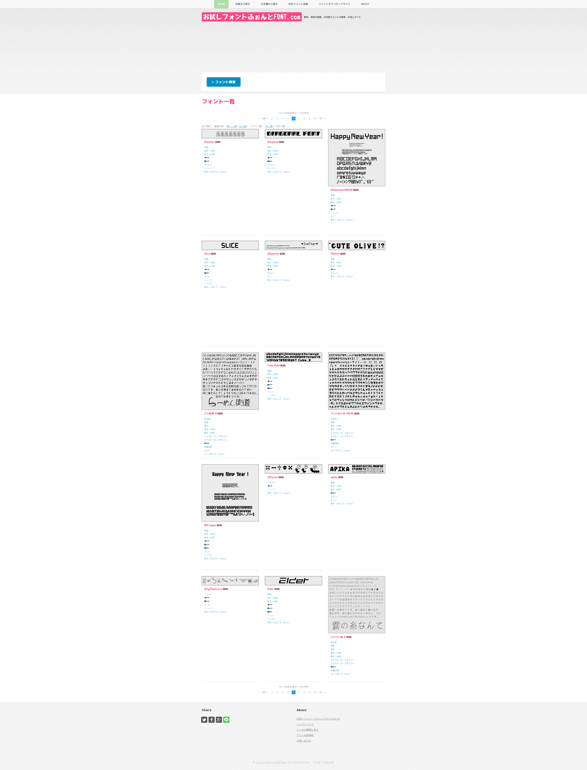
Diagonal (272, 142)
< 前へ (264, 118)
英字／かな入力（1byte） (215, 171)
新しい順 (232, 126)
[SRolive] (356, 245)
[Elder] (293, 580)
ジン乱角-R (210, 413)
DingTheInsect (213, 589)
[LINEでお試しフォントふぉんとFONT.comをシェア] (226, 720)
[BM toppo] (230, 492)
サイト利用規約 (305, 735)
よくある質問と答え (308, 729)
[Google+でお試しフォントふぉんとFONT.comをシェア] (219, 720)
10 (314, 118)
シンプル (271, 168)
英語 (206, 147)
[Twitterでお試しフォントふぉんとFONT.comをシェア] (204, 720)
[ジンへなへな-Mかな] (356, 381)
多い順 (269, 126)
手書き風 (208, 447)
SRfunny (272, 477)
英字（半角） (210, 150)
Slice (207, 253)
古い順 (242, 126)
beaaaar (209, 142)
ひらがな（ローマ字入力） (216, 436)
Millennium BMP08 (342, 190)
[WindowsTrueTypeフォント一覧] (206, 157)
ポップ (207, 450)
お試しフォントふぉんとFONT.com (252, 17)
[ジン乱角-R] (230, 381)
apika (334, 477)
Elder (270, 589)
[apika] (356, 469)
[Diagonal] (293, 133)
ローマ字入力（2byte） (214, 454)
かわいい (208, 164)
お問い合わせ (304, 740)
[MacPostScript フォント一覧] (270, 161)
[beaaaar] (230, 133)
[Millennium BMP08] (356, 157)
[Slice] (230, 245)
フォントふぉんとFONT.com (271, 762)
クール (207, 276)
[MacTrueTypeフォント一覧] (206, 161)
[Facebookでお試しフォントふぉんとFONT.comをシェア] (212, 720)
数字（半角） (210, 154)
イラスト (271, 482)
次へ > (322, 118)
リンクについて (305, 724)
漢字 (206, 425)
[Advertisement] (293, 46)
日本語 (207, 418)
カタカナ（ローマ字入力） (216, 440)
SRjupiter (273, 253)
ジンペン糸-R (338, 637)
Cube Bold (273, 365)
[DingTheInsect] (230, 580)
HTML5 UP (328, 762)
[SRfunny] (293, 469)
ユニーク (208, 168)
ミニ (333, 216)
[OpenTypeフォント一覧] (206, 443)
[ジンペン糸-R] (356, 604)
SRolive (335, 253)
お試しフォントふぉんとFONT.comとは (318, 718)
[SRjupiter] (293, 245)
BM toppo (210, 525)
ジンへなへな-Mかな (342, 413)
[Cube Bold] (293, 357)
